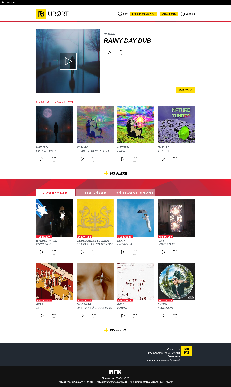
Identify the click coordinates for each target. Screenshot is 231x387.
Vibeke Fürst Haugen (162, 381)
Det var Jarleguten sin (95, 244)
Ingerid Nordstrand (117, 381)
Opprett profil (169, 13)
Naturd (109, 34)
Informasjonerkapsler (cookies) (163, 359)
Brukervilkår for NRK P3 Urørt (164, 352)
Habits (122, 307)
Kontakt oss (173, 349)
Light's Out (166, 244)
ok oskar (84, 304)
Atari (40, 304)
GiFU (120, 304)
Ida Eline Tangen (84, 381)
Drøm (121, 151)
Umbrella (124, 244)
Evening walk (46, 151)
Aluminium (165, 307)
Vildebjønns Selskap (93, 240)
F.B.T (161, 240)
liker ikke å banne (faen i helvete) (103, 307)
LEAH (121, 240)
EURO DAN (43, 244)
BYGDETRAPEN (46, 240)
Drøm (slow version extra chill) (101, 151)
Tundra (163, 151)
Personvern (173, 356)
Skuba (163, 304)
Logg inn (190, 13)
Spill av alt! (185, 90)
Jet (38, 307)
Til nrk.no (10, 2)
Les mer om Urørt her (143, 13)
